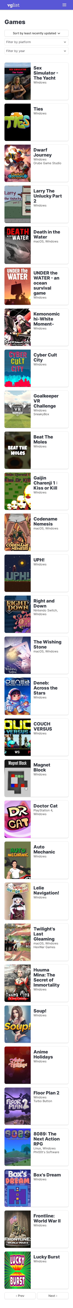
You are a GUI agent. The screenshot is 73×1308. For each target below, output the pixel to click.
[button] (64, 5)
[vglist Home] (13, 5)
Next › (52, 1296)
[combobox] (33, 42)
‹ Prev (20, 1296)
